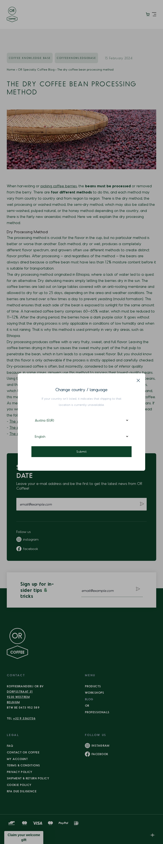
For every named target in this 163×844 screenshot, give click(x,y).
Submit (81, 451)
